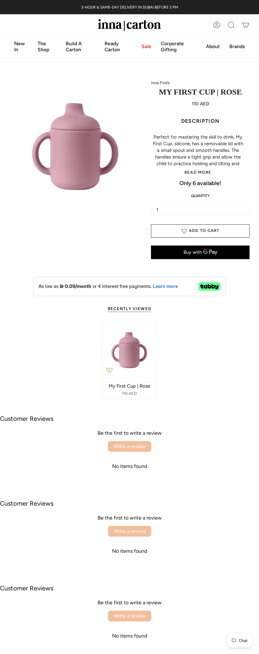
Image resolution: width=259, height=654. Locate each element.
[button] (213, 46)
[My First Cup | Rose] (129, 350)
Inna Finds (160, 82)
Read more (198, 172)
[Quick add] (109, 370)
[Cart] (245, 25)
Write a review (129, 446)
